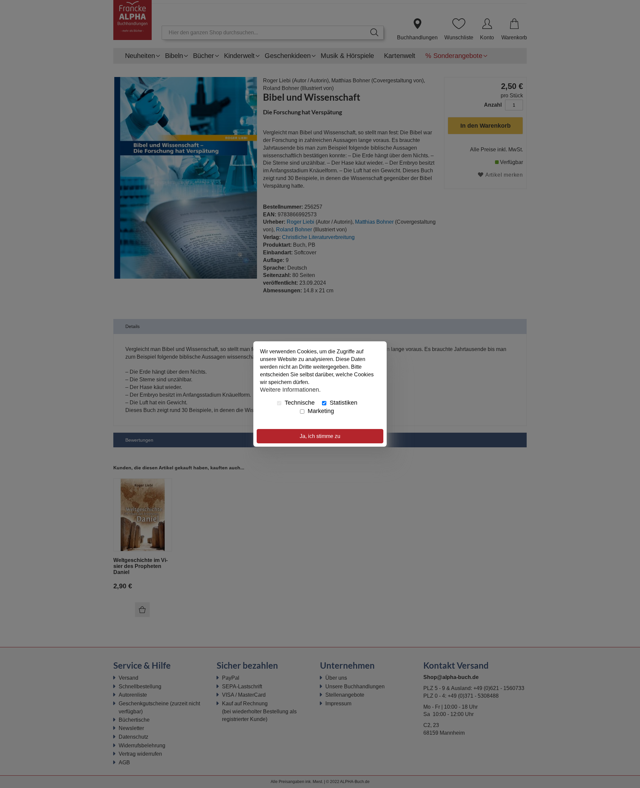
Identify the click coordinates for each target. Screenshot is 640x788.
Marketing (320, 411)
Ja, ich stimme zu (320, 436)
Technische (299, 402)
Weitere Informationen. (290, 389)
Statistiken (342, 402)
